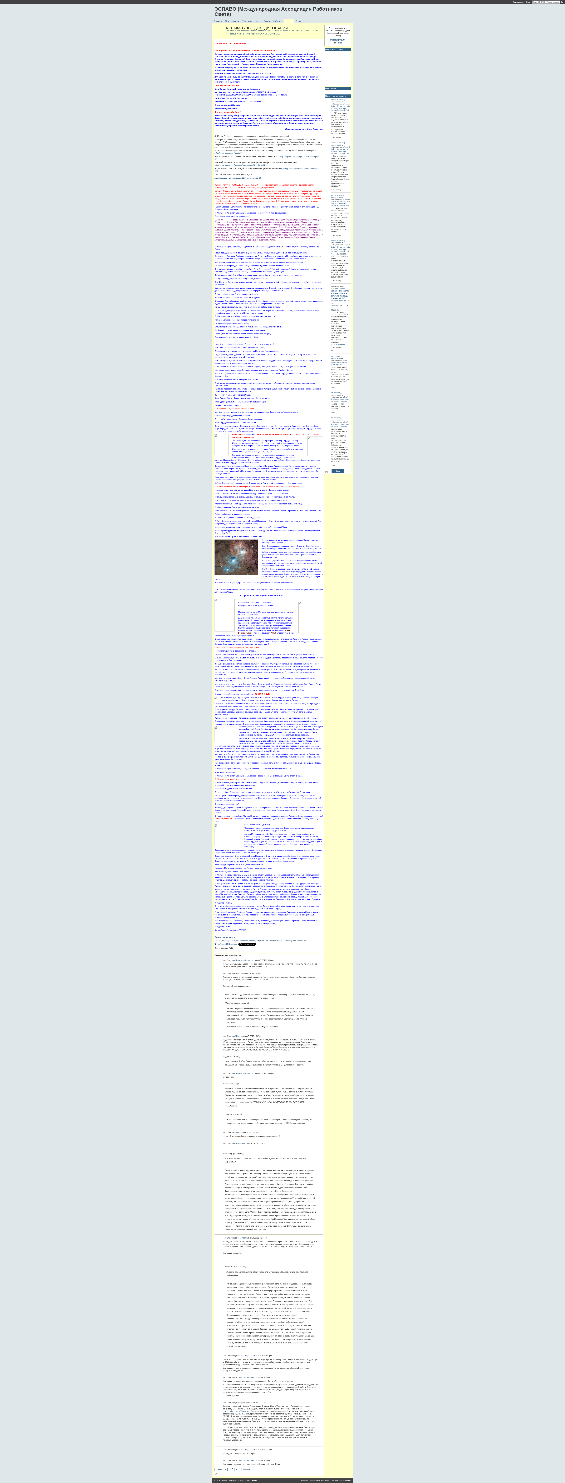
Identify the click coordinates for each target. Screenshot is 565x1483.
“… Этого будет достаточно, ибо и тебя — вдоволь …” (340, 399)
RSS (216, 1474)
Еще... (338, 471)
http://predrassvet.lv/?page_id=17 (237, 1411)
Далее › (246, 1469)
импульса (260, 941)
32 (220, 941)
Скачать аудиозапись (225, 937)
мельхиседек (270, 941)
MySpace (221, 944)
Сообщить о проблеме (319, 1480)
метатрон (280, 941)
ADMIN (233, 1480)
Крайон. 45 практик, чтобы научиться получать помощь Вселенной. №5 (340, 108)
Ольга (238, 1133)
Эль (332, 356)
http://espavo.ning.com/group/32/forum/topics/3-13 (238, 178)
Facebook (233, 944)
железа (252, 941)
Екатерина (240, 1143)
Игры (337, 310)
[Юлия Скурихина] (219, 34)
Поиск (562, 2)
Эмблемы (304, 1480)
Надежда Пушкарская (245, 960)
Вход (528, 2)
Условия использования (341, 1480)
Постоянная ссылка (224, 960)
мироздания (290, 941)
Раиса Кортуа (242, 1238)
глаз (238, 941)
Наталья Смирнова (244, 1356)
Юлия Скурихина (258, 31)
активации (226, 941)
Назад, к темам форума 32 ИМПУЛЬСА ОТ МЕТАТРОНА (254, 34)
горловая (244, 941)
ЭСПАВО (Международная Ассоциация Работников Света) (279, 11)
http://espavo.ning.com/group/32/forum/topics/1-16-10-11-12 (240, 165)
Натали (239, 973)
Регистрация (518, 2)
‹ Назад (219, 1469)
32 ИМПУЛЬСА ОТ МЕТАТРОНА (303, 31)
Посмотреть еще (338, 344)
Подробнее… (302, 941)
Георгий (333, 100)
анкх (233, 941)
